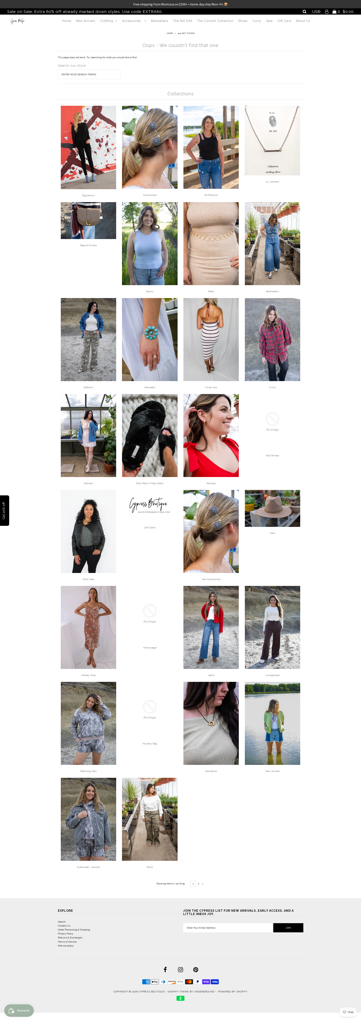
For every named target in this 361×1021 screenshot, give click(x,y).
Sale (269, 21)
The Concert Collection (215, 21)
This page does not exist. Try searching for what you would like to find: (97, 57)
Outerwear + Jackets (88, 867)
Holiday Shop (88, 675)
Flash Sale (88, 579)
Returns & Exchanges (70, 937)
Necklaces (211, 771)
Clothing (106, 21)
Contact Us (64, 925)
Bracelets (150, 387)
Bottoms (88, 387)
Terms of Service (67, 941)
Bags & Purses (88, 245)
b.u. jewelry (272, 181)
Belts (211, 291)
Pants (150, 867)
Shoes (243, 21)
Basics (150, 291)
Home (66, 21)
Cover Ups (211, 387)
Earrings (211, 483)
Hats (272, 533)
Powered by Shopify (233, 991)
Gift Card (284, 21)
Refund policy (66, 945)
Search (62, 921)
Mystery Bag (149, 743)
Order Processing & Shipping (74, 929)
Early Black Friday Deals (149, 483)
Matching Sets (88, 771)
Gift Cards (149, 527)
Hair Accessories (211, 579)
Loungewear (272, 675)
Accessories (132, 21)
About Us (303, 21)
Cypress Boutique (152, 991)
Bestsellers (159, 21)
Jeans (211, 675)
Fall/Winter (272, 455)
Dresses (88, 483)
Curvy (256, 21)
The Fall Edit (182, 21)
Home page (149, 647)
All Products (211, 195)
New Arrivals (85, 21)
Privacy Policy (65, 933)
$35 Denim (88, 195)
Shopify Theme (178, 991)
